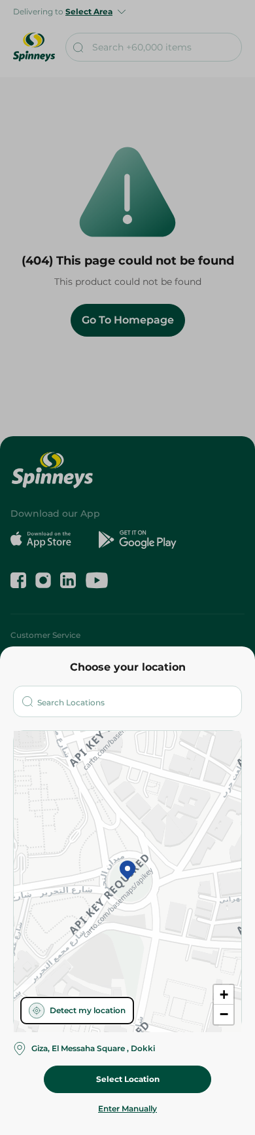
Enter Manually (127, 1108)
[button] (127, 871)
